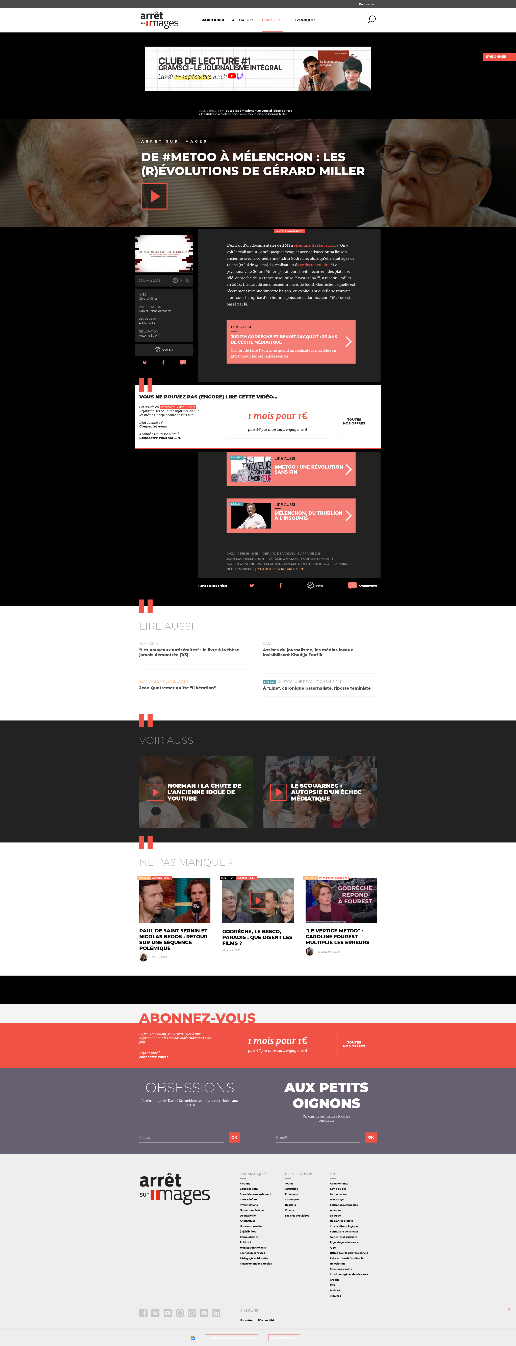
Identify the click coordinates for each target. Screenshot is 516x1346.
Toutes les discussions (343, 1237)
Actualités (243, 20)
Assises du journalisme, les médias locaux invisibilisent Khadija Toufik (308, 652)
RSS (332, 1285)
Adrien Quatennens (244, 564)
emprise (341, 564)
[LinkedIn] (216, 1316)
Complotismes (249, 1237)
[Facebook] (143, 1316)
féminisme (249, 553)
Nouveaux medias (251, 1226)
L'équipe (335, 1215)
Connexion (366, 4)
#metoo (322, 564)
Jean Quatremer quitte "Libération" (177, 687)
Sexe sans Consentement (288, 564)
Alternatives (247, 1220)
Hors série (246, 1320)
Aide (333, 1247)
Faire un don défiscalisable (347, 1258)
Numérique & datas (252, 1210)
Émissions (272, 20)
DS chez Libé (266, 1320)
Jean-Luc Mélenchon (245, 559)
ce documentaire (315, 265)
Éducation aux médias (344, 1204)
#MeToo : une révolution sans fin (309, 682)
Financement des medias (256, 1263)
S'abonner (496, 56)
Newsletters (337, 1263)
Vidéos (289, 1210)
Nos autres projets (341, 1220)
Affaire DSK (310, 553)
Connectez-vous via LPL (160, 438)
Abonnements (339, 1183)
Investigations (249, 1204)
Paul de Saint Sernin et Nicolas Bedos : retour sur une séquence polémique (173, 939)
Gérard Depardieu (279, 553)
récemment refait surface (316, 245)
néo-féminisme (240, 569)
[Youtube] (168, 1316)
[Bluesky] (155, 1316)
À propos (335, 1210)
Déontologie (248, 1215)
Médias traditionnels (253, 1247)
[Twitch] (192, 1316)
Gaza (231, 553)
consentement (316, 559)
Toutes (289, 1183)
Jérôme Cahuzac (284, 559)
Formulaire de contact (344, 1231)
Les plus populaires (297, 1215)
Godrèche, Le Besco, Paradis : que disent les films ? (257, 937)
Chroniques (303, 20)
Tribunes (335, 1295)
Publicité (245, 1242)
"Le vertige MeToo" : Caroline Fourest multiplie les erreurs (337, 936)
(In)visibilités (248, 1231)
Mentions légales (341, 1269)
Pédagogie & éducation (254, 1258)
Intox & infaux (248, 1199)
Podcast (335, 1290)
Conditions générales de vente (349, 1274)
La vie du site (338, 1188)
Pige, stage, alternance (344, 1242)
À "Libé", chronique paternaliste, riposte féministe (317, 688)
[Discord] (204, 1316)
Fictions (245, 1183)
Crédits (334, 1279)
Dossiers (290, 1204)
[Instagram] (180, 1316)
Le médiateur (338, 1194)
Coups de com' (249, 1188)
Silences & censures (252, 1252)
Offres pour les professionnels (349, 1252)
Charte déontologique (344, 1226)
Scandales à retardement (281, 569)
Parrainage (337, 1199)
